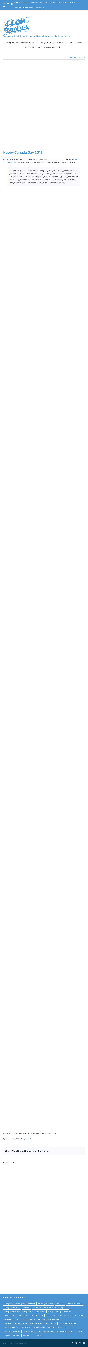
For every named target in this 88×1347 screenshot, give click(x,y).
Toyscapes (16, 1335)
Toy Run (7, 1335)
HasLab (50, 1312)
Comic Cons (60, 1304)
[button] (59, 47)
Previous (73, 57)
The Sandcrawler (29, 1331)
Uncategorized (28, 1335)
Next (81, 57)
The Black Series (36, 1323)
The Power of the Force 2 (57, 1327)
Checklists (31, 1304)
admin (7, 1139)
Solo (25, 1319)
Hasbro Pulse (40, 1312)
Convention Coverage (74, 1304)
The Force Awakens (11, 1327)
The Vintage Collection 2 (65, 1331)
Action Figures (20, 1304)
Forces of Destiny (49, 1308)
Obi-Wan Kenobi (37, 1315)
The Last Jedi (25, 1327)
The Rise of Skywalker (12, 1331)
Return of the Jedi (66, 1315)
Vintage (39, 1335)
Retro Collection (51, 1315)
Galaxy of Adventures (12, 1312)
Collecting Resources (45, 1304)
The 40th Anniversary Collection (15, 1323)
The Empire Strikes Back (67, 1323)
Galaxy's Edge (63, 1308)
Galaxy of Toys (27, 1312)
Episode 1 (26, 1308)
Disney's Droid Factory (12, 1308)
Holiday (30, 1139)
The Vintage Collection (46, 1331)
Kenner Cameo (9, 1315)
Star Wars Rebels (54, 1319)
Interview (67, 1312)
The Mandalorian (39, 1327)
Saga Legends (9, 1319)
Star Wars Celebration (37, 1319)
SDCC (19, 1319)
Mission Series (23, 1315)
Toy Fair (79, 1331)
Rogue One (79, 1315)
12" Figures (8, 1304)
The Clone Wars (50, 1323)
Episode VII (37, 1308)
